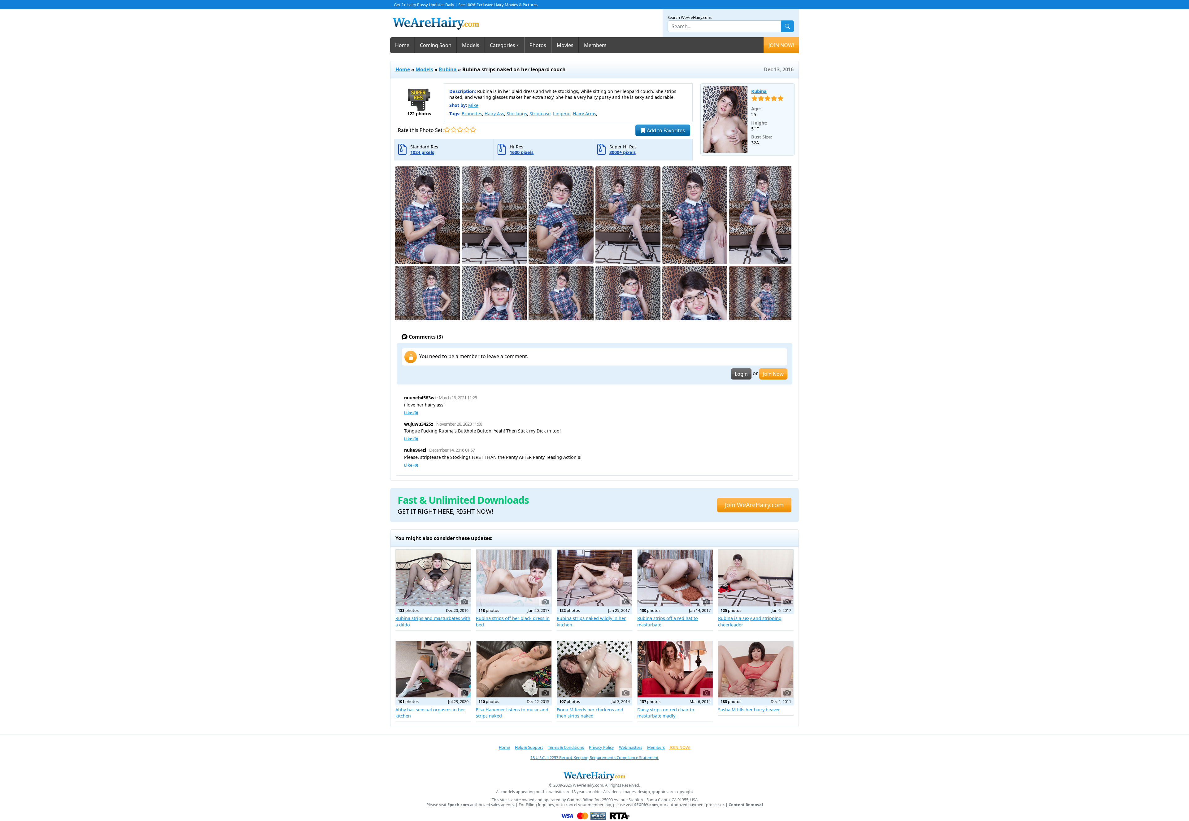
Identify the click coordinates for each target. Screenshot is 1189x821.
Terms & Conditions (566, 747)
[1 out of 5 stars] (447, 130)
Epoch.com (458, 804)
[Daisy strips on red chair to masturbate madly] (675, 669)
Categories (502, 45)
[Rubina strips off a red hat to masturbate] (675, 577)
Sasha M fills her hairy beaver (749, 710)
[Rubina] (725, 119)
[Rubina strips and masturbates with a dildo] (433, 577)
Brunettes (472, 113)
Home (402, 45)
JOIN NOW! (781, 45)
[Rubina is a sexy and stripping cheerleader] (756, 577)
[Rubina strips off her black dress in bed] (513, 577)
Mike (473, 105)
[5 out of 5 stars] (473, 130)
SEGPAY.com (646, 804)
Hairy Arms (584, 113)
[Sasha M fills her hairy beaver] (756, 669)
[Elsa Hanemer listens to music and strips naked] (513, 669)
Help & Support (529, 747)
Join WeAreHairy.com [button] (754, 505)
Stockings (517, 113)
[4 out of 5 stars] (466, 130)
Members (595, 45)
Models (470, 45)
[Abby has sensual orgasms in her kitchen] (433, 669)
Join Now (773, 374)
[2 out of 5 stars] (453, 130)
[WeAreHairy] (594, 776)
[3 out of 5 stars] (460, 130)
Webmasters (630, 747)
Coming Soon (435, 45)
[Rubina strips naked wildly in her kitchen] (594, 577)
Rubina (448, 69)
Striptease (540, 113)
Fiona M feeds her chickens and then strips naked (590, 713)
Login (741, 374)
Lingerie (561, 113)
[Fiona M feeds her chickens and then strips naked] (594, 669)
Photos (537, 45)
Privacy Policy (601, 747)
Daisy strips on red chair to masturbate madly (665, 713)
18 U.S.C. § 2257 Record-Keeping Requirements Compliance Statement (594, 757)
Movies (565, 45)
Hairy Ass (494, 113)
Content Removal (746, 804)
